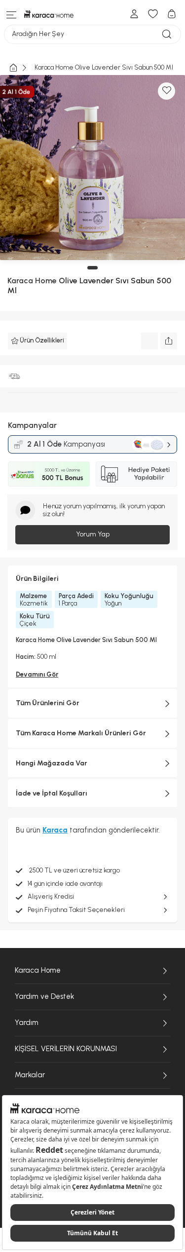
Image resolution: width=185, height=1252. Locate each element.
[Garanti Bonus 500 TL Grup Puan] (49, 474)
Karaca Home (32, 280)
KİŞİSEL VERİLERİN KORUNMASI (66, 1048)
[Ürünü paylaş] (168, 341)
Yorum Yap (93, 534)
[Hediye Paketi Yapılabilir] (137, 474)
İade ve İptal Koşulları (51, 793)
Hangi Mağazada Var (51, 763)
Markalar (30, 1074)
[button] (92, 267)
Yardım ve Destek (44, 996)
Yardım (26, 1022)
